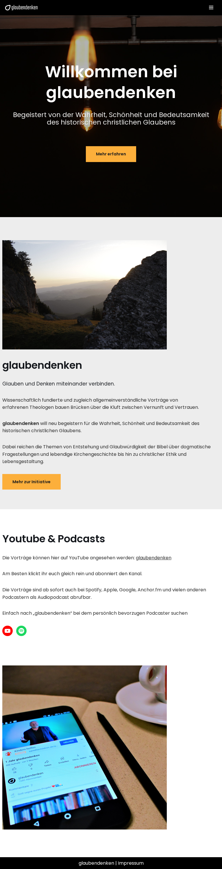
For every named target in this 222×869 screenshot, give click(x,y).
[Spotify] (21, 631)
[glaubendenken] (21, 7)
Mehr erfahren (111, 154)
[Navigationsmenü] (211, 7)
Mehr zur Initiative (31, 482)
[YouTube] (7, 631)
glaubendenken (153, 557)
